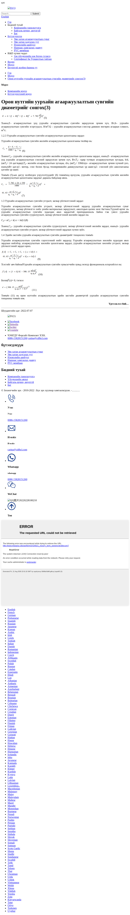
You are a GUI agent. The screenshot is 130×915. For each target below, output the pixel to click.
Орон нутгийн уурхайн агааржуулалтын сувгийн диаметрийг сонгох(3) (46, 78)
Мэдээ (11, 64)
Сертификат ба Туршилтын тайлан (33, 59)
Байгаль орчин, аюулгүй (27, 30)
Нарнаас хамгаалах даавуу (28, 47)
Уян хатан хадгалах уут (26, 42)
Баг (16, 33)
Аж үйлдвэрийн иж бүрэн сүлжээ (32, 56)
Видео (11, 62)
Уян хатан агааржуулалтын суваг (31, 39)
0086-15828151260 (17, 338)
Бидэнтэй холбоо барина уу (22, 67)
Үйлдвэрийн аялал (18, 379)
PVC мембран (21, 50)
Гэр (9, 22)
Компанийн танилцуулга (27, 27)
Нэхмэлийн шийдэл (24, 44)
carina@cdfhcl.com (38, 338)
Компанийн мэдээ (17, 91)
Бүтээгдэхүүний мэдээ (20, 94)
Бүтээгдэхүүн (15, 36)
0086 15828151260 (17, 479)
